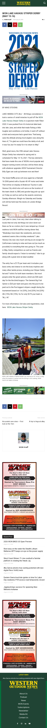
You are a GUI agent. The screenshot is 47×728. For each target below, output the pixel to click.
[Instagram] (22, 724)
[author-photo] (23, 443)
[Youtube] (29, 724)
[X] (10, 24)
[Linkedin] (25, 724)
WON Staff (7, 19)
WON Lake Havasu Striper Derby (20, 307)
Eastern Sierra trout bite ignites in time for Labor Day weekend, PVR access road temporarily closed (24, 578)
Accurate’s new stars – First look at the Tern (12, 422)
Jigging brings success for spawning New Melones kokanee (20, 588)
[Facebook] (4, 24)
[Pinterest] (15, 24)
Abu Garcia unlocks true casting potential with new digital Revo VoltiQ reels (23, 569)
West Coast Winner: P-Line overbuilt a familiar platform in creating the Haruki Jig (22, 559)
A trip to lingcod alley (37, 421)
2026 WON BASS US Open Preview (18, 542)
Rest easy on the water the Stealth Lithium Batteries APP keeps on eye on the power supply (23, 550)
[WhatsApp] (20, 24)
